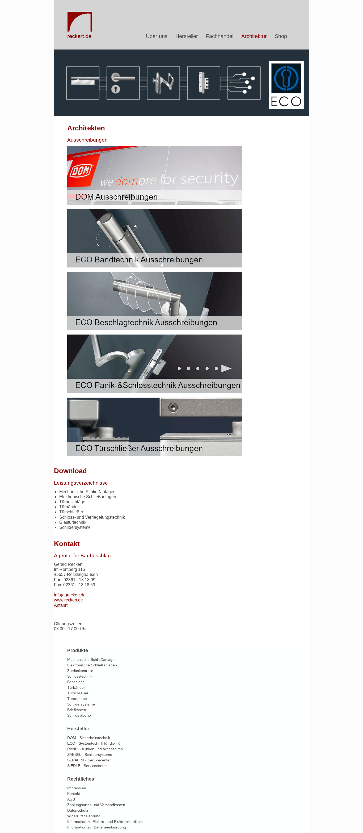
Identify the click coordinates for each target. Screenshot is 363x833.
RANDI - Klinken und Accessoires (95, 749)
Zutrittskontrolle (80, 671)
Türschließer (77, 693)
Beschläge (76, 682)
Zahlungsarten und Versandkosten (96, 805)
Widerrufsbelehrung (83, 816)
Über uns (156, 36)
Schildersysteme (81, 704)
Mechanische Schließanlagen (92, 659)
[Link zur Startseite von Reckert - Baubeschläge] (80, 37)
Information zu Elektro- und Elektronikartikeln (105, 821)
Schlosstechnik (79, 676)
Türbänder (76, 687)
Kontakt (73, 793)
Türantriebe (77, 698)
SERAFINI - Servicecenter (89, 760)
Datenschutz (77, 810)
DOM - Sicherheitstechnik (88, 738)
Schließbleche (79, 715)
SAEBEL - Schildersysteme (89, 754)
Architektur (254, 36)
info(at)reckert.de (70, 595)
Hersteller (186, 36)
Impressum (76, 788)
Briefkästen (76, 710)
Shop (281, 36)
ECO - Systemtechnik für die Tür (94, 743)
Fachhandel (219, 36)
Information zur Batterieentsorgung (96, 827)
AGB (71, 799)
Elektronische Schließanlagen (92, 665)
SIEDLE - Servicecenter (87, 766)
